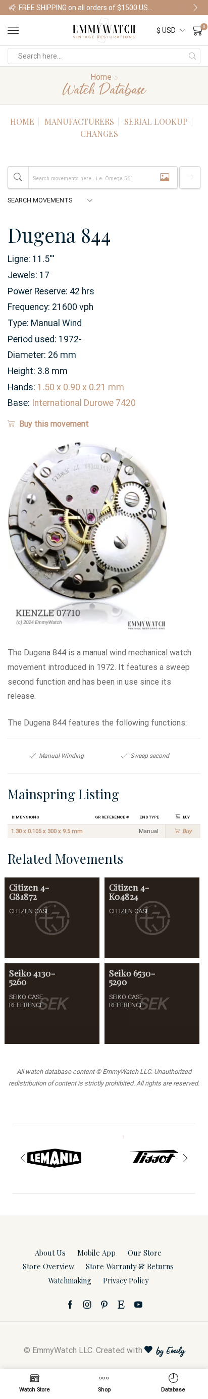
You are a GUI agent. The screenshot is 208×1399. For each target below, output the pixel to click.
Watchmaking (69, 1280)
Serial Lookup (156, 121)
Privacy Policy (125, 1280)
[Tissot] (153, 1158)
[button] (12, 7)
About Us (50, 1253)
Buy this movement (54, 424)
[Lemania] (54, 1158)
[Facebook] (70, 1305)
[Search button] (192, 56)
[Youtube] (138, 1305)
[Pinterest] (104, 1305)
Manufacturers (79, 121)
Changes (99, 133)
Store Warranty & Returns (130, 1266)
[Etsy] (121, 1305)
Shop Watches (179, 8)
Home (101, 77)
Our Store (145, 1253)
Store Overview (48, 1266)
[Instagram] (87, 1305)
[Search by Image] (164, 177)
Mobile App (96, 1253)
